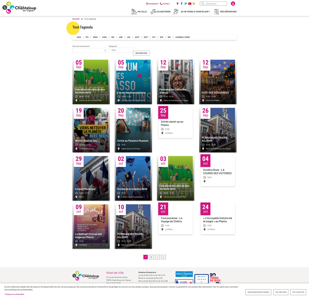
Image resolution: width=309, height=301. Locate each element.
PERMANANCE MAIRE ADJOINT (214, 139)
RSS (194, 4)
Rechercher (141, 53)
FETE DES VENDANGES (215, 92)
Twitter (186, 4)
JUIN (121, 37)
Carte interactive (177, 4)
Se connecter (233, 3)
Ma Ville (142, 11)
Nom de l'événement (81, 46)
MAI (112, 37)
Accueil (75, 18)
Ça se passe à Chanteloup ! (195, 11)
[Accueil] (19, 7)
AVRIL (104, 37)
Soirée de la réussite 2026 (132, 188)
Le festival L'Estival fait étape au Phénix (88, 235)
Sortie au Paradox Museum (132, 140)
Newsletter (153, 3)
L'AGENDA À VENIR (182, 37)
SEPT (146, 37)
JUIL (128, 37)
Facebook (181, 4)
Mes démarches (228, 11)
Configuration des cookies (258, 292)
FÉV (87, 37)
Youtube (190, 4)
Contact (166, 3)
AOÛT (137, 37)
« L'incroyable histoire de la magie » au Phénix (217, 219)
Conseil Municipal (85, 188)
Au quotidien (164, 11)
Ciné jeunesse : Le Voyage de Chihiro (171, 219)
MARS (95, 37)
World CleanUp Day (86, 140)
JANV (79, 37)
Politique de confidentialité (14, 294)
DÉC (169, 37)
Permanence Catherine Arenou (172, 91)
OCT (153, 37)
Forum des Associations (131, 92)
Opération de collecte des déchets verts (90, 91)
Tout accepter (298, 292)
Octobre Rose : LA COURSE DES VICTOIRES (217, 171)
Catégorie (113, 46)
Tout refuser (280, 292)
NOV (161, 37)
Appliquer (203, 4)
